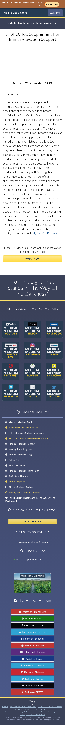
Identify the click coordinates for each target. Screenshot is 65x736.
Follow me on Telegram (34, 631)
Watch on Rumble (33, 618)
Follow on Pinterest (34, 672)
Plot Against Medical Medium (24, 492)
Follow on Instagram (34, 651)
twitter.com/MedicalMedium (32, 541)
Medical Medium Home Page (23, 470)
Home (5, 707)
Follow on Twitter (34, 678)
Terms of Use (38, 712)
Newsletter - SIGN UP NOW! (23, 427)
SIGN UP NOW (33, 521)
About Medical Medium (20, 486)
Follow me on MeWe (34, 665)
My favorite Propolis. (45, 233)
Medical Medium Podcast (21, 443)
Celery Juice (14, 459)
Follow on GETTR (33, 692)
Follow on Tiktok (34, 685)
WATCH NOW (32, 259)
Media (18, 709)
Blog (24, 709)
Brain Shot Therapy (18, 476)
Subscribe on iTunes (33, 625)
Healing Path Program (20, 449)
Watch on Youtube (34, 645)
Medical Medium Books (21, 422)
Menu (56, 12)
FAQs (48, 712)
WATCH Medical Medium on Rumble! (28, 438)
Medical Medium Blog (20, 454)
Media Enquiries (16, 481)
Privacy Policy (23, 712)
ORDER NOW (52, 4)
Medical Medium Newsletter (23, 707)
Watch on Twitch (34, 658)
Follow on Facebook (33, 638)
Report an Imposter (35, 714)
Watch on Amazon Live (34, 611)
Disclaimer (10, 712)
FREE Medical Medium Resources (26, 432)
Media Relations (16, 465)
